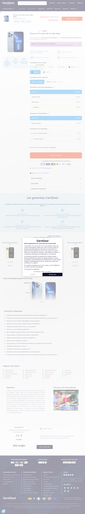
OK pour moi (52, 274)
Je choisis (32, 274)
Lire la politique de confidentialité (31, 269)
